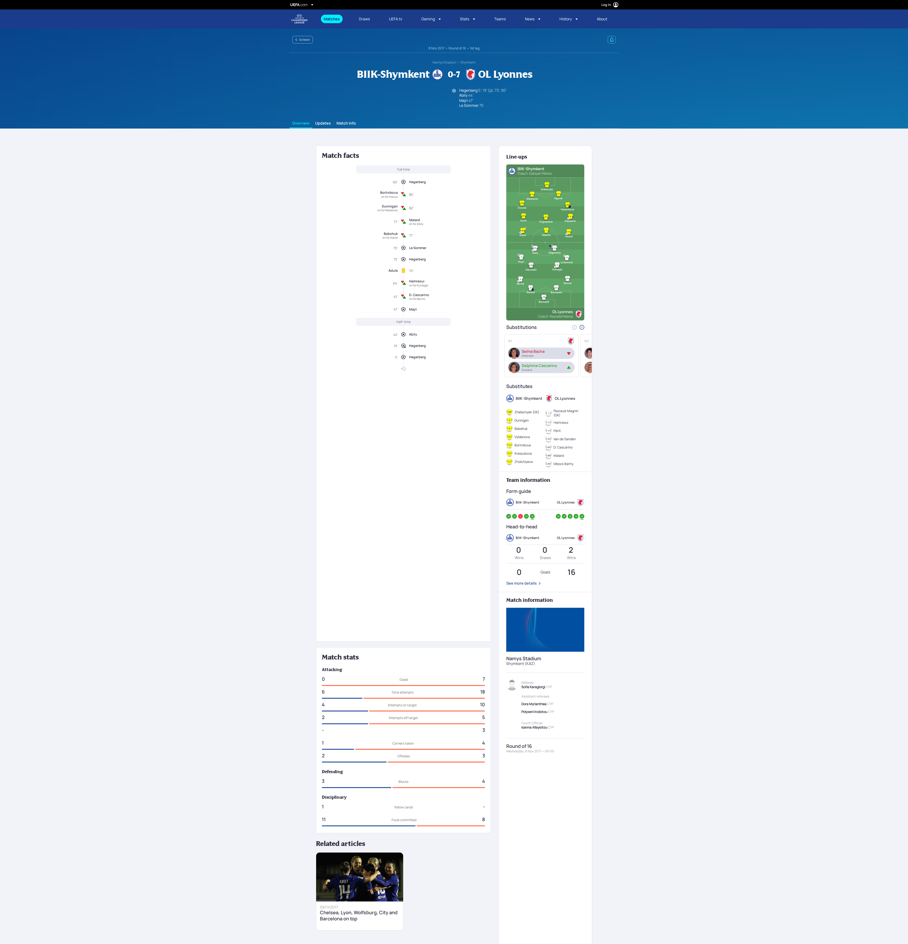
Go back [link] (304, 40)
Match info (346, 123)
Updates (323, 123)
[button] (431, 18)
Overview (301, 123)
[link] (332, 18)
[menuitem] (335, 18)
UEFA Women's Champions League (299, 18)
